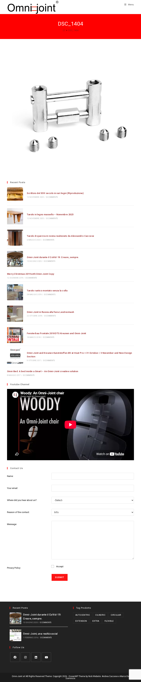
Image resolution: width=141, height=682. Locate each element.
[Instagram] (25, 657)
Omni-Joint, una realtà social (40, 633)
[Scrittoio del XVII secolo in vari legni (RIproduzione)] (15, 195)
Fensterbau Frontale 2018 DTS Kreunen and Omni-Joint (56, 333)
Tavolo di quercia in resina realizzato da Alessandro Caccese (60, 236)
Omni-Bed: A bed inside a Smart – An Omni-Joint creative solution (42, 371)
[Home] (64, 30)
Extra (95, 621)
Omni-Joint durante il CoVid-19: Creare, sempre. (53, 257)
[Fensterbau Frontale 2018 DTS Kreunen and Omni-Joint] (15, 335)
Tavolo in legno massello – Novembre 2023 (50, 214)
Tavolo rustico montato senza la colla (47, 290)
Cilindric (100, 615)
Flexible (109, 621)
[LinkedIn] (36, 657)
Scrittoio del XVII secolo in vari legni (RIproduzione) (55, 193)
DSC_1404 (73, 30)
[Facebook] (15, 657)
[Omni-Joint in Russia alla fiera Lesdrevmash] (15, 314)
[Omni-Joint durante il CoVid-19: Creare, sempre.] (15, 259)
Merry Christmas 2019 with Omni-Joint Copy (30, 274)
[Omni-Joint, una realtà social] (15, 635)
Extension (81, 621)
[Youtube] (46, 657)
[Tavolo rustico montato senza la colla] (15, 292)
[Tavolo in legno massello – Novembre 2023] (15, 216)
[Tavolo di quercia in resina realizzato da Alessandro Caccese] (15, 238)
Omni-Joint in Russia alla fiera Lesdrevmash (50, 312)
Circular (116, 615)
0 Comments (52, 197)
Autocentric (82, 615)
